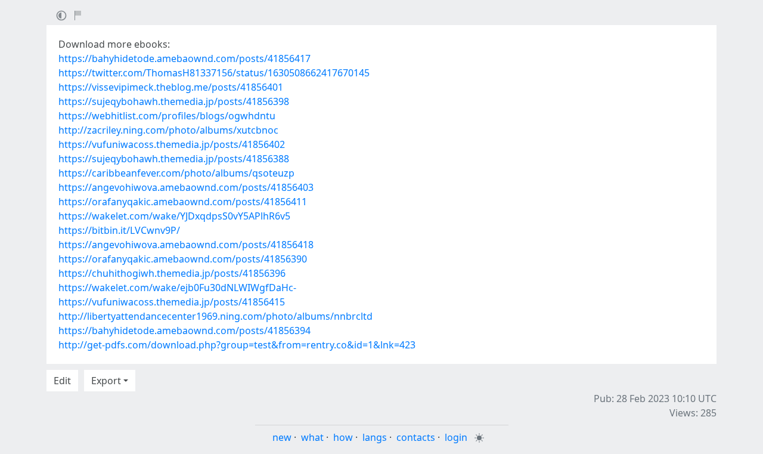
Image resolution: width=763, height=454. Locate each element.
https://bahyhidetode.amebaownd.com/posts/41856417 (184, 58)
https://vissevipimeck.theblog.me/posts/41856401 (170, 87)
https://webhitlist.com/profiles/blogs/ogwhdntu (166, 115)
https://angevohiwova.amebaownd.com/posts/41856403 (186, 187)
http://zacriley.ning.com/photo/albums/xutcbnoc (168, 130)
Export (106, 380)
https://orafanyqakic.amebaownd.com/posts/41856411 (182, 201)
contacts (415, 437)
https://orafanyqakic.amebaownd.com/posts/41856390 (182, 258)
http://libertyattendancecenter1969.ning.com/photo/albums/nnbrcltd (215, 316)
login (456, 437)
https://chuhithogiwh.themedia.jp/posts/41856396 (172, 273)
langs (374, 437)
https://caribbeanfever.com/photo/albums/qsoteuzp (176, 173)
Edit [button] (62, 380)
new (281, 437)
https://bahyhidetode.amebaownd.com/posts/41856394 (184, 330)
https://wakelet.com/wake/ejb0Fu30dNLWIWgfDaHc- (177, 287)
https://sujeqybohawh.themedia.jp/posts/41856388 (173, 158)
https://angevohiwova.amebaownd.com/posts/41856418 (186, 244)
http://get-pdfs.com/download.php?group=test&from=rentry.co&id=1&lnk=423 (236, 344)
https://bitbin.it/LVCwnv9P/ (119, 230)
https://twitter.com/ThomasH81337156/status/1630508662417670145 (214, 72)
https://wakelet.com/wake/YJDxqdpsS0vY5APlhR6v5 (174, 216)
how (343, 437)
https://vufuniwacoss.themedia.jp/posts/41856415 (171, 301)
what (312, 437)
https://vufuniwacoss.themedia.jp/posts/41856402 (171, 144)
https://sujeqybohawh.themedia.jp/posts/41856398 (173, 101)
